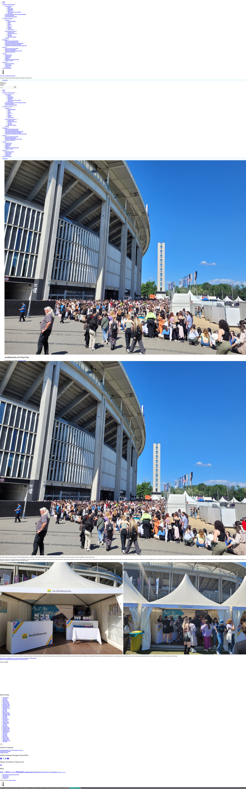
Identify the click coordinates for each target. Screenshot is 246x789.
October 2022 (6, 723)
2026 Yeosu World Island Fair (12, 41)
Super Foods (11, 29)
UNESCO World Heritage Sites (12, 59)
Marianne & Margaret (10, 51)
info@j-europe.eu (4, 752)
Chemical (10, 10)
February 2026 (6, 702)
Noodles (10, 24)
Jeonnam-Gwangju (9, 63)
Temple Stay (8, 57)
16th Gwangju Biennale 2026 (11, 42)
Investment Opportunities (8, 4)
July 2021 (5, 733)
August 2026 (5, 697)
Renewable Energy (44, 772)
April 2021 (5, 735)
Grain (9, 23)
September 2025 (6, 708)
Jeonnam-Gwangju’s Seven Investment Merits (15, 14)
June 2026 (5, 700)
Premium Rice (11, 32)
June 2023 (5, 720)
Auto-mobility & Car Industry (14, 12)
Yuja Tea (10, 34)
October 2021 (6, 730)
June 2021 (5, 734)
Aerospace (10, 13)
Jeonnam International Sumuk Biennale (14, 43)
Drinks (9, 22)
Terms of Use (8, 64)
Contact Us (5, 778)
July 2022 (5, 724)
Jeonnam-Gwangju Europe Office (7, 75)
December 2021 (6, 727)
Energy (9, 7)
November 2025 (6, 705)
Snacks (9, 28)
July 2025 (5, 709)
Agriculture (12, 772)
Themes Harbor (12, 780)
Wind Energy (64, 772)
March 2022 (5, 726)
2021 (1, 772)
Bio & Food (10, 8)
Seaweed (10, 27)
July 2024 (5, 716)
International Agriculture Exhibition (13, 44)
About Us (5, 62)
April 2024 (5, 718)
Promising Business (9, 15)
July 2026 (5, 698)
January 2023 (6, 721)
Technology (53, 772)
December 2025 (6, 704)
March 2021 (5, 737)
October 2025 (6, 706)
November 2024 (6, 713)
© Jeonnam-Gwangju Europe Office (11, 774)
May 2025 (5, 711)
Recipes (7, 38)
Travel (4, 53)
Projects (4, 47)
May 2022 (5, 725)
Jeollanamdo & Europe (31, 772)
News (4, 2)
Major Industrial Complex (11, 16)
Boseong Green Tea (12, 33)
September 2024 (6, 715)
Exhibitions (5, 39)
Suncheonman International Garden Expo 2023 (16, 45)
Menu (5, 83)
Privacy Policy (8, 65)
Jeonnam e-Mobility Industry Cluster (13, 50)
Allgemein (20, 772)
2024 (4, 772)
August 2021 (5, 732)
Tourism (60, 772)
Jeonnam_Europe (22, 360)
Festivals (7, 58)
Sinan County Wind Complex (11, 48)
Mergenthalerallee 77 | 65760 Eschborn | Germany (11, 750)
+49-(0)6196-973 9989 (5, 751)
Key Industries (8, 6)
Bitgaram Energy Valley (10, 49)
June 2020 (5, 741)
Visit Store (5, 80)
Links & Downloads (7, 68)
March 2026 (5, 701)
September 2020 (6, 740)
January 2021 (6, 739)
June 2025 (5, 710)
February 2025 (6, 712)
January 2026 (6, 703)
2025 (8, 772)
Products (7, 20)
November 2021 (6, 728)
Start (4, 1)
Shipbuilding (10, 9)
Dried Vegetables (12, 21)
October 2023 (6, 719)
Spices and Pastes (12, 36)
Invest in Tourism (9, 60)
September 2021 (6, 731)
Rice (9, 25)
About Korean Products (10, 31)
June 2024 (5, 717)
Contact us (7, 67)
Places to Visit (8, 54)
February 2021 (6, 738)
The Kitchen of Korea (7, 18)
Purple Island (8, 56)
